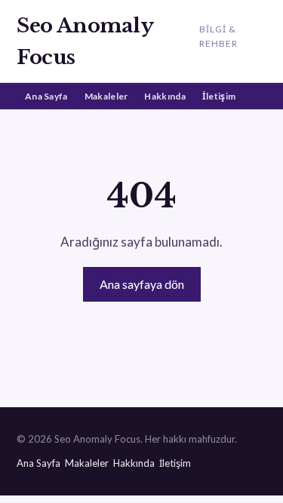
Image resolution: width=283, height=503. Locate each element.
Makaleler (106, 96)
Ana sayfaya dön (142, 284)
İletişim (218, 96)
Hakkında (164, 96)
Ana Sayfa (46, 96)
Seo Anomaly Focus (85, 41)
